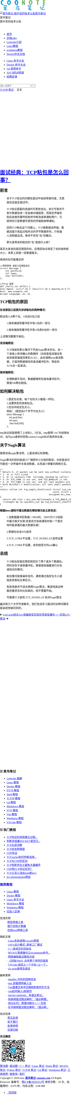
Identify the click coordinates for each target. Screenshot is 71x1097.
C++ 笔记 (24, 1066)
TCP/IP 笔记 (7, 89)
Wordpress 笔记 (57, 1070)
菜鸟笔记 (30, 1078)
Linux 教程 (13, 782)
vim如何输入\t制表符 (20, 991)
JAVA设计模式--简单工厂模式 (25, 944)
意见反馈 (12, 1017)
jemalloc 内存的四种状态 (22, 979)
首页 (9, 34)
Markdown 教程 (15, 806)
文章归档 (12, 1029)
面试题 (14, 1066)
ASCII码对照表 (15, 72)
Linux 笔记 (38, 1066)
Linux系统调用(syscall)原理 (23, 940)
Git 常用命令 (14, 68)
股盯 (22, 1074)
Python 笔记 (13, 1070)
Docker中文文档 (16, 54)
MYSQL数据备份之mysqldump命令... (29, 952)
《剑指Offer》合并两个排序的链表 (28, 960)
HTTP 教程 (13, 790)
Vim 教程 (12, 814)
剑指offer (12, 38)
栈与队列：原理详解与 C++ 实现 (27, 1003)
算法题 (4, 1066)
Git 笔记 (42, 1070)
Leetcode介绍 (14, 42)
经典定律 (12, 76)
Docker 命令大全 (16, 64)
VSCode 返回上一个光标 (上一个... (28, 964)
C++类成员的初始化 (19, 948)
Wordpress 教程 (15, 818)
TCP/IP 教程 (13, 798)
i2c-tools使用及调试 (19, 968)
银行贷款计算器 (16, 926)
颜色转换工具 (15, 922)
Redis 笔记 (52, 1066)
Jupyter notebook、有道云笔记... (26, 995)
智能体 (14, 1074)
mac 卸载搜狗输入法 (20, 983)
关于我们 (12, 1021)
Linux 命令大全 (15, 60)
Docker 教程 (13, 786)
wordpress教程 (15, 50)
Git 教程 (11, 802)
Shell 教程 (12, 794)
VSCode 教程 (14, 822)
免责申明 (12, 1025)
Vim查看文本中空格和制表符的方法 (29, 987)
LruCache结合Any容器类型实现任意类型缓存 (29, 614)
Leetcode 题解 (14, 778)
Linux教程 (12, 46)
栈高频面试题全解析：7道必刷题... (28, 999)
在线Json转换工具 (17, 930)
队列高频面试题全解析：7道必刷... (28, 1007)
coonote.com (43, 1078)
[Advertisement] (35, 129)
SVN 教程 (12, 810)
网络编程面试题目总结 (21, 956)
